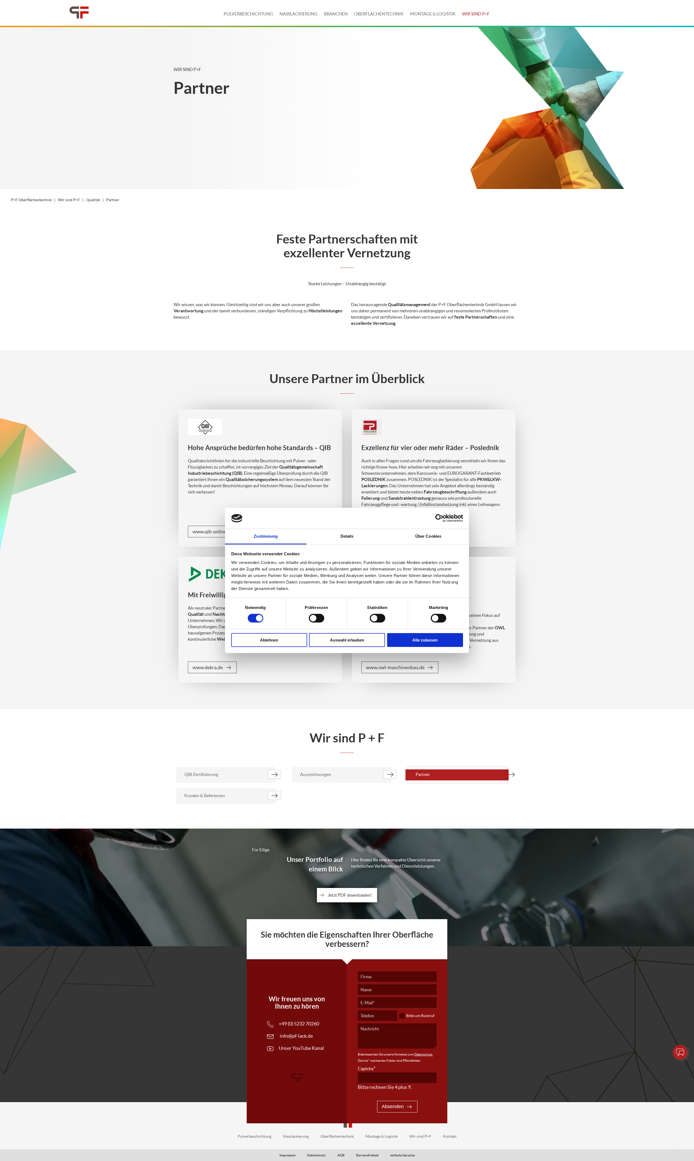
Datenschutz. (423, 1054)
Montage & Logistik (432, 13)
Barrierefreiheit (367, 1155)
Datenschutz (316, 1155)
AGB (341, 1155)
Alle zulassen (425, 640)
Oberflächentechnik (379, 13)
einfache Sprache (402, 1155)
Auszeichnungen (315, 774)
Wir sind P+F (476, 13)
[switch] (316, 618)
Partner (423, 774)
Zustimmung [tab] (266, 536)
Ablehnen (269, 640)
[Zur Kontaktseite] (680, 1052)
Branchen (336, 13)
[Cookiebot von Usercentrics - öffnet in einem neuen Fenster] (439, 518)
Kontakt (450, 1136)
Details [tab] (347, 536)
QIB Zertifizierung (201, 774)
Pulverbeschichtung (248, 13)
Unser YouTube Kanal (301, 1048)
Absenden (393, 1106)
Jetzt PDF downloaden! (350, 895)
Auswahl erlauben (347, 640)
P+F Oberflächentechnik (31, 200)
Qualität (93, 200)
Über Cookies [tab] (428, 536)
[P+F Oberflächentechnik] (79, 13)
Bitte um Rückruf (420, 1016)
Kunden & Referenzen (204, 795)
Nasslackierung (298, 13)
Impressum (287, 1155)
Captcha (366, 1068)
